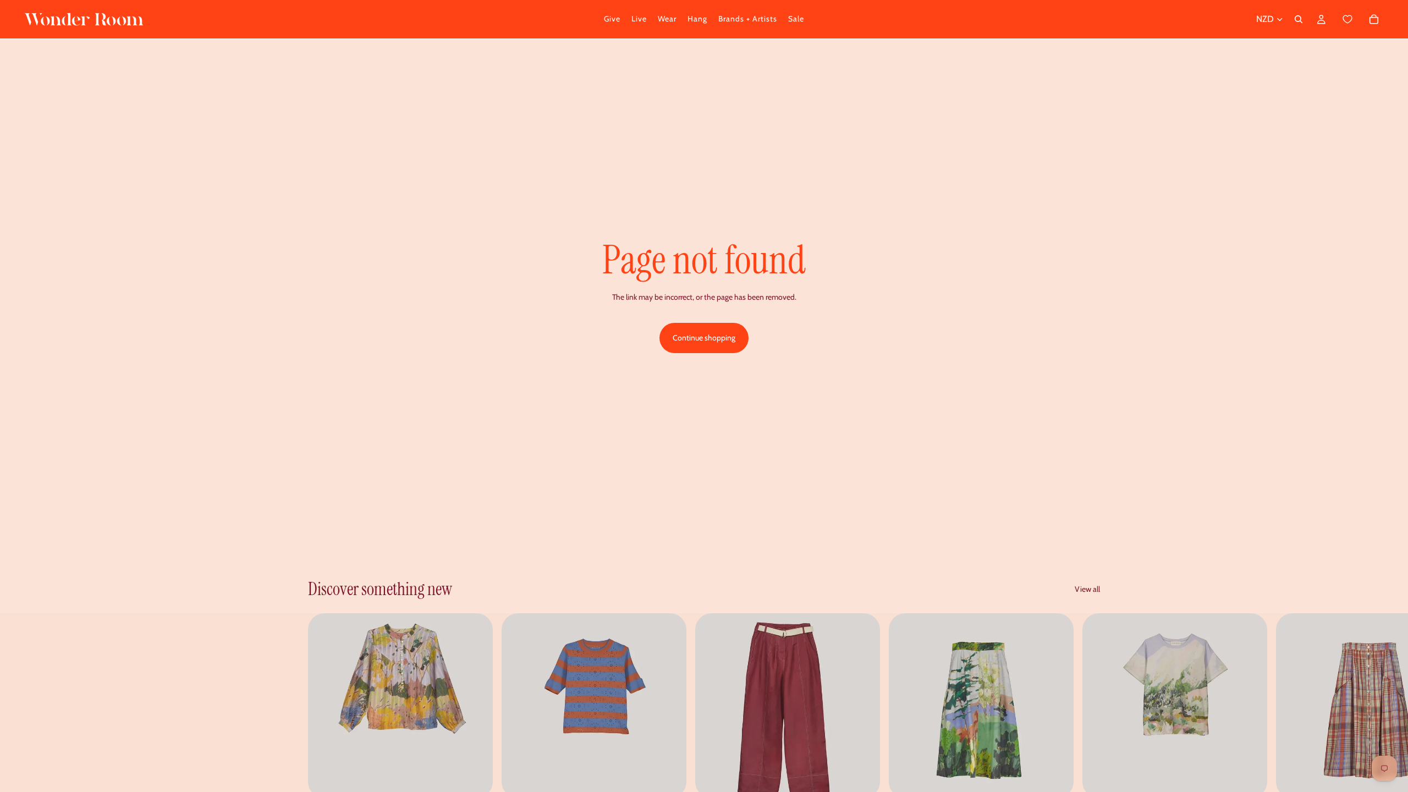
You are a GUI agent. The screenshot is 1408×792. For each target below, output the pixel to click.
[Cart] (1360, 19)
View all (1087, 589)
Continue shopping (704, 338)
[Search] (1298, 19)
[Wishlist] (1347, 19)
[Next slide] (1088, 724)
